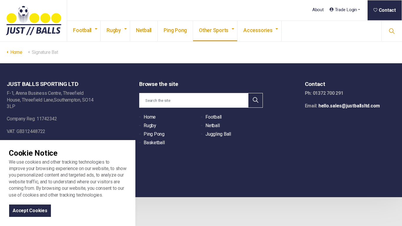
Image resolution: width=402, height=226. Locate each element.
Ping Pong (175, 30)
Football (82, 30)
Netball (144, 30)
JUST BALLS (33, 21)
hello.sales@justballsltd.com (349, 106)
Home (150, 117)
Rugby (114, 30)
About (318, 9)
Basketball (154, 142)
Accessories (257, 30)
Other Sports (213, 30)
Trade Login (346, 9)
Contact (387, 10)
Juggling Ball (218, 134)
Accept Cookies (30, 210)
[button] (255, 100)
